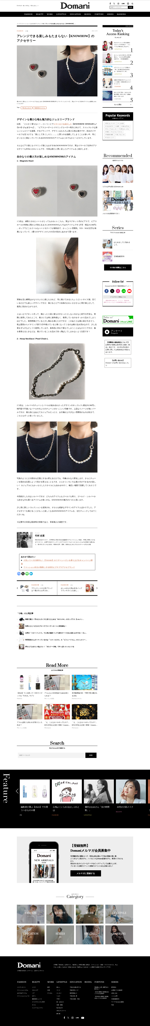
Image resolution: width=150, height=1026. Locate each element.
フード (58, 990)
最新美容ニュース (37, 999)
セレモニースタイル (117, 131)
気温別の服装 (109, 134)
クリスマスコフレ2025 (38, 1002)
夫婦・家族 (60, 1005)
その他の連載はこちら (118, 267)
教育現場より (73, 993)
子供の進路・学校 (75, 999)
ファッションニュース (23, 996)
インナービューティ (37, 1008)
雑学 (48, 987)
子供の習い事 (73, 996)
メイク (34, 987)
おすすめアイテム (35, 23)
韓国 (107, 131)
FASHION (28, 14)
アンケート (117, 331)
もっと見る (117, 104)
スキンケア (35, 990)
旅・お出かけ (60, 1002)
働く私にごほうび (27, 107)
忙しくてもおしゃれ (111, 129)
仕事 (48, 990)
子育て (58, 999)
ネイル (34, 1005)
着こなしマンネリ (110, 123)
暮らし (58, 987)
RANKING (121, 14)
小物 (43, 23)
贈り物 (58, 1013)
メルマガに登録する (86, 873)
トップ (19, 23)
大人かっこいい (110, 137)
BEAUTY (39, 14)
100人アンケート (61, 1010)
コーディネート (21, 987)
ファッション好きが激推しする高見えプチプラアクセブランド (49, 567)
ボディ (34, 996)
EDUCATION (75, 14)
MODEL (87, 14)
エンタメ (59, 993)
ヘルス (58, 996)
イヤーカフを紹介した (63, 124)
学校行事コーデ (74, 990)
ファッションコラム (22, 990)
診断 (117, 126)
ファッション (25, 23)
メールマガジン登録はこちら (118, 297)
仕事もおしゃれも (124, 129)
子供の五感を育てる (75, 987)
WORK (50, 14)
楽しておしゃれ (120, 134)
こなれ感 (121, 123)
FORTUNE (99, 14)
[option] (35, 796)
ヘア (33, 993)
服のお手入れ (125, 126)
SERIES (110, 14)
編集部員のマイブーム (40, 107)
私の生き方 (60, 1008)
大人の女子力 (109, 126)
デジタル (49, 993)
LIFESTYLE (61, 14)
